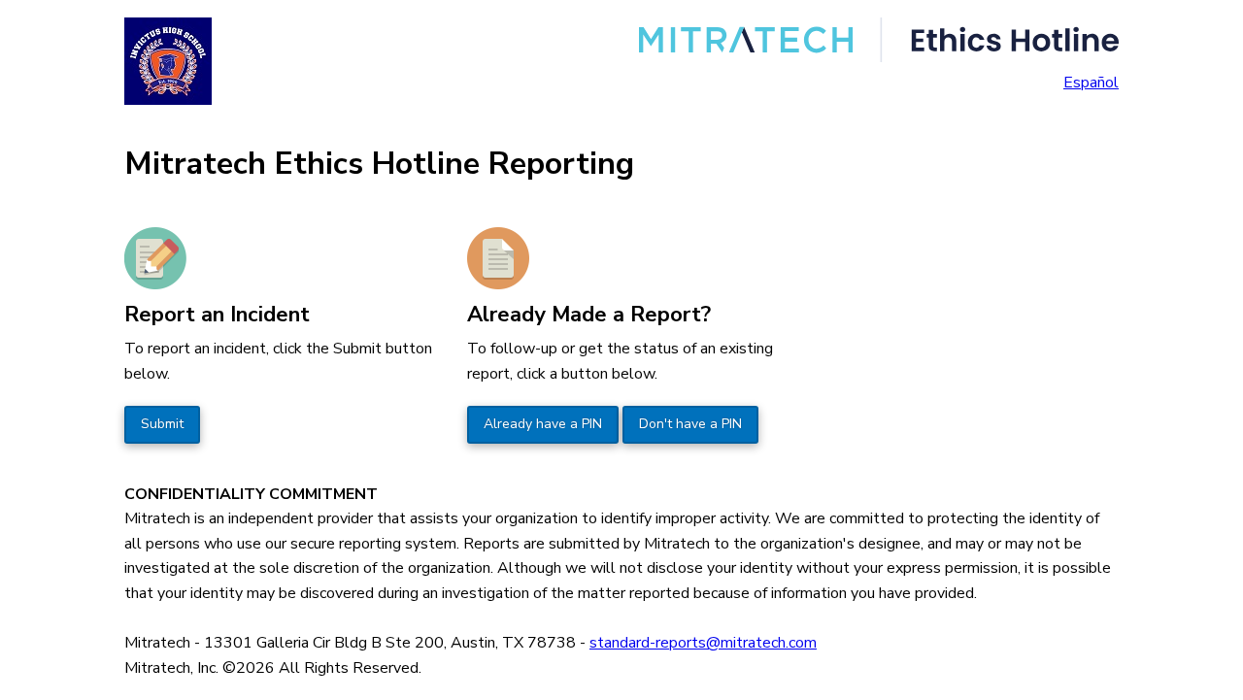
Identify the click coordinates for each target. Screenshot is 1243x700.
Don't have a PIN (690, 424)
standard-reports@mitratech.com (703, 642)
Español (1091, 82)
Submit (162, 424)
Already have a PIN (543, 424)
